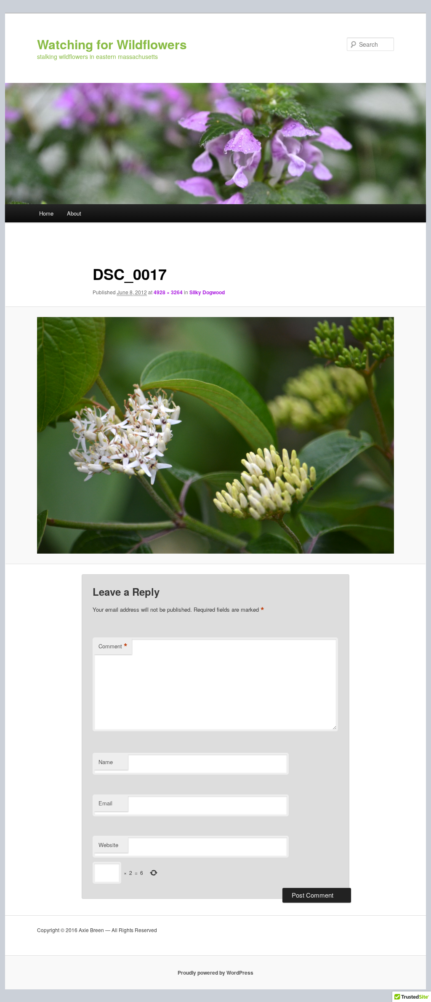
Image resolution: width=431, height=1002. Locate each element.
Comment (113, 646)
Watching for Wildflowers (112, 44)
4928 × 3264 (168, 292)
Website (108, 845)
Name (105, 762)
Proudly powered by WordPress (215, 972)
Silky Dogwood (207, 292)
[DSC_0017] (215, 435)
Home (46, 213)
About (74, 213)
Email (105, 803)
